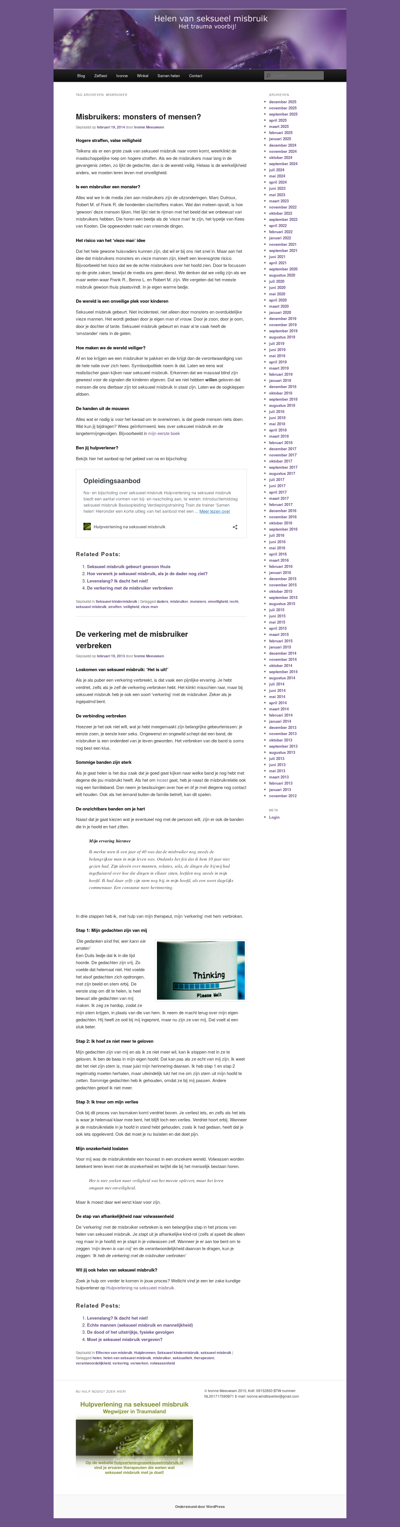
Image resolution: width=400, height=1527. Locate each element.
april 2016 (278, 554)
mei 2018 (277, 423)
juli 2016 (276, 535)
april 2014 (278, 702)
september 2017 (283, 467)
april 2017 (278, 492)
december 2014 (282, 653)
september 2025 (283, 114)
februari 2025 (281, 132)
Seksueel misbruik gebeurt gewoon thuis (128, 566)
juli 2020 (276, 281)
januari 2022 (280, 238)
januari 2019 (280, 380)
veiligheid (131, 606)
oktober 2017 (280, 461)
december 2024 (282, 145)
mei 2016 (277, 548)
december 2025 (282, 101)
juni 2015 (277, 616)
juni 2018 (277, 417)
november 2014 (283, 659)
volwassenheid (162, 1363)
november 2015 (283, 585)
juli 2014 (276, 684)
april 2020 (278, 300)
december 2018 (282, 386)
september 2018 (283, 399)
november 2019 (283, 324)
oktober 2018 (280, 393)
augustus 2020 (282, 275)
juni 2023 (277, 188)
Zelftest (100, 75)
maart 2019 (279, 368)
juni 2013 (277, 764)
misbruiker (179, 601)
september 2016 (283, 529)
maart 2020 (279, 306)
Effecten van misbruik (114, 1352)
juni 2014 (277, 690)
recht (234, 601)
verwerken (139, 1363)
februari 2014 (281, 715)
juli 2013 (276, 758)
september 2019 (283, 330)
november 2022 (283, 207)
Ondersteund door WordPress (200, 1506)
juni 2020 (277, 287)
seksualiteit (182, 1357)
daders (162, 601)
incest (162, 780)
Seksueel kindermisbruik (116, 601)
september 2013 (283, 746)
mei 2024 (277, 176)
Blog (81, 75)
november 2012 (283, 795)
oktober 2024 (280, 157)
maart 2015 (279, 634)
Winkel (142, 75)
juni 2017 (277, 485)
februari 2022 (281, 231)
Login (274, 817)
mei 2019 (277, 355)
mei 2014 (277, 696)
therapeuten (204, 1357)
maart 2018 (279, 436)
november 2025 (283, 108)
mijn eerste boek (164, 433)
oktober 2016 (280, 523)
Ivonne (122, 75)
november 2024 (283, 151)
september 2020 (283, 269)
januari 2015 (280, 647)
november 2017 (283, 455)
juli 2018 (276, 411)
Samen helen (169, 75)
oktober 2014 (280, 665)
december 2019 (282, 318)
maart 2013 (279, 777)
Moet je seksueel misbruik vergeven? (125, 1339)
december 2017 (282, 448)
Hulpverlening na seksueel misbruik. (140, 1287)
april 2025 (278, 120)
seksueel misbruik (91, 606)
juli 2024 (276, 169)
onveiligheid (218, 601)
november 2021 (283, 244)
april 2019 (278, 362)
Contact (195, 75)
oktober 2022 (280, 213)
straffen (115, 606)
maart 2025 (279, 126)
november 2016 (283, 516)
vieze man (149, 606)
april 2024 (278, 182)
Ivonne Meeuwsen (149, 127)
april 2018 (278, 430)
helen (97, 1357)
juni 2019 (277, 349)
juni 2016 (277, 541)
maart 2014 (279, 709)
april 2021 (278, 262)
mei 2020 (277, 294)
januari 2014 (280, 721)
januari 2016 (280, 572)
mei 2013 (277, 770)
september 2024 (283, 163)
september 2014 (283, 671)
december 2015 (282, 578)
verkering (120, 1363)
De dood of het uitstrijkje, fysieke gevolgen (130, 1332)
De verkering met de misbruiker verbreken (130, 588)
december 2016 (282, 510)
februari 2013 (281, 783)
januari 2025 (280, 138)
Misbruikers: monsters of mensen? (138, 116)
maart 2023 (279, 201)
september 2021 (283, 250)
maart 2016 (279, 560)
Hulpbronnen (144, 1352)
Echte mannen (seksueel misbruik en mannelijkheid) (140, 1325)
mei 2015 (277, 622)
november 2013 (283, 733)
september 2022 (283, 219)
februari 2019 (281, 374)
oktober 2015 (280, 591)
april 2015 (278, 628)
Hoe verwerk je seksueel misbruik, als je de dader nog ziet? (147, 573)
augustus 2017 (282, 473)
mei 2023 (277, 194)
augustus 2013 (282, 752)
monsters (198, 601)
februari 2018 (281, 442)
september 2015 (283, 597)
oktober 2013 (280, 740)
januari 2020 (280, 312)
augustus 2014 (282, 677)
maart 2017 (279, 498)
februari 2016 (281, 566)
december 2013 (282, 727)
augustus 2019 (282, 337)
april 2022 (278, 225)
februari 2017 (281, 504)
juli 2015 (276, 609)
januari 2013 (280, 789)
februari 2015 (281, 641)
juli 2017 (276, 479)
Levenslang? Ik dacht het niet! (117, 581)
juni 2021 (277, 256)
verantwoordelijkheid (93, 1363)
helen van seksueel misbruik (127, 1357)
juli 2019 (276, 343)
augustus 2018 (282, 405)
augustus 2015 (282, 603)
